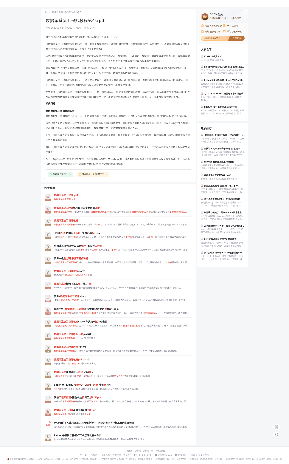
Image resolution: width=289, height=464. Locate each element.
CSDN (138, 451)
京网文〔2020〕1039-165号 (67, 459)
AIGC (78, 27)
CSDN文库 (148, 451)
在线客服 (182, 455)
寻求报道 (116, 455)
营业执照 (240, 459)
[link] (46, 12)
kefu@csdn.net (165, 455)
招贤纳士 (95, 455)
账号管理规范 (193, 459)
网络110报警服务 (145, 459)
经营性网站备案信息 (89, 459)
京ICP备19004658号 (44, 459)
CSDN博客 (160, 451)
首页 (46, 12)
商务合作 (106, 455)
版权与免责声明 (206, 459)
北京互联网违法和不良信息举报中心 (113, 459)
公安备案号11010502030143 (22, 459)
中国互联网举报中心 (162, 459)
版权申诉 (218, 459)
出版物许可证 (229, 459)
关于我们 (84, 455)
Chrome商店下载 (179, 459)
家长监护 (133, 459)
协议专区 (127, 455)
